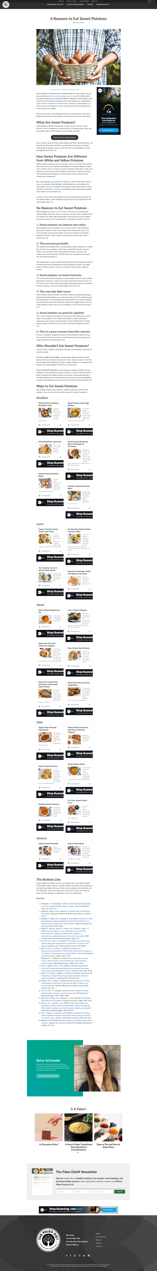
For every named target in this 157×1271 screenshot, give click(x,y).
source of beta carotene (68, 228)
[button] (119, 1134)
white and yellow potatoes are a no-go (61, 96)
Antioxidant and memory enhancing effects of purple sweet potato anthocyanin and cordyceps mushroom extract (66, 1015)
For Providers (84, 1)
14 (38, 326)
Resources (99, 1240)
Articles (61, 1)
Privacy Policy (53, 1266)
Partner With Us (102, 4)
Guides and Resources (75, 4)
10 (78, 286)
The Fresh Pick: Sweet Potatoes (64, 137)
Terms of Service (104, 1264)
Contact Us (99, 1246)
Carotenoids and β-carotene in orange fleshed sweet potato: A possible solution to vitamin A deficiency (66, 975)
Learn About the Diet (55, 4)
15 (90, 380)
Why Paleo (70, 1235)
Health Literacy (72, 1)
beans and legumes (55, 169)
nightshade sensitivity (53, 189)
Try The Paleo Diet (73, 1238)
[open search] (154, 1)
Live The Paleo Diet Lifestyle (77, 1241)
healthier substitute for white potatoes (55, 103)
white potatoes (41, 169)
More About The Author (48, 1076)
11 (75, 297)
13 (58, 323)
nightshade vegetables (62, 182)
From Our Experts (101, 1237)
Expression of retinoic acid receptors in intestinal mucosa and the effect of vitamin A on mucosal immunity (65, 983)
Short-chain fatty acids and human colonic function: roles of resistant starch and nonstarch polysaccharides (64, 960)
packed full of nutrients (59, 212)
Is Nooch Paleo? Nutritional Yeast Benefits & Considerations (78, 1147)
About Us (94, 1)
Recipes (90, 4)
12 (38, 307)
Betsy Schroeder (78, 22)
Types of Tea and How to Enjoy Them (108, 1145)
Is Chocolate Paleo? (48, 1144)
